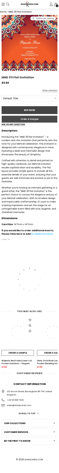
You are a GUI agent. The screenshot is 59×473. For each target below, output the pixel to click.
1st (32, 233)
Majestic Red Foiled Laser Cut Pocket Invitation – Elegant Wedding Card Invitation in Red (18, 362)
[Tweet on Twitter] (8, 245)
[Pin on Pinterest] (13, 245)
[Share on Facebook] (3, 245)
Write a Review (49, 90)
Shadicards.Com (34, 459)
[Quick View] (30, 325)
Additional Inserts (43, 233)
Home (3, 11)
